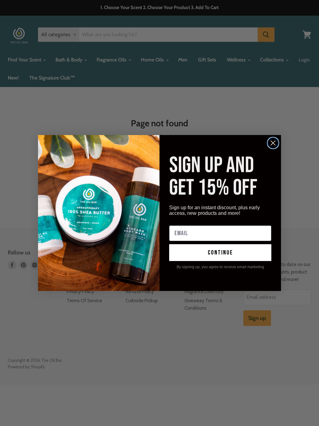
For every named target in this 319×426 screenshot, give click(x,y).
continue (220, 252)
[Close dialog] (273, 143)
